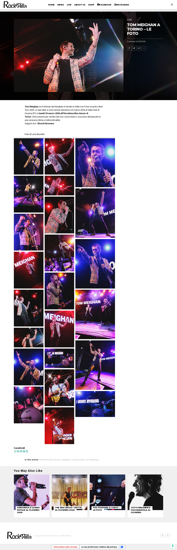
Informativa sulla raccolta (65, 547)
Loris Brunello (78, 460)
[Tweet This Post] (134, 48)
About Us (79, 5)
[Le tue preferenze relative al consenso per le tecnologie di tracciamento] (172, 545)
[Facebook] (15, 451)
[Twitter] (18, 451)
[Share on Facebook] (129, 48)
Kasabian (66, 460)
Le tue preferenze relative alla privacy (99, 547)
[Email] (27, 451)
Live (69, 5)
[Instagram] (24, 451)
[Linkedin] (21, 451)
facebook (105, 5)
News (60, 5)
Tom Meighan (92, 460)
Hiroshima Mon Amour (50, 460)
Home (51, 5)
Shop (91, 5)
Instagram (122, 5)
